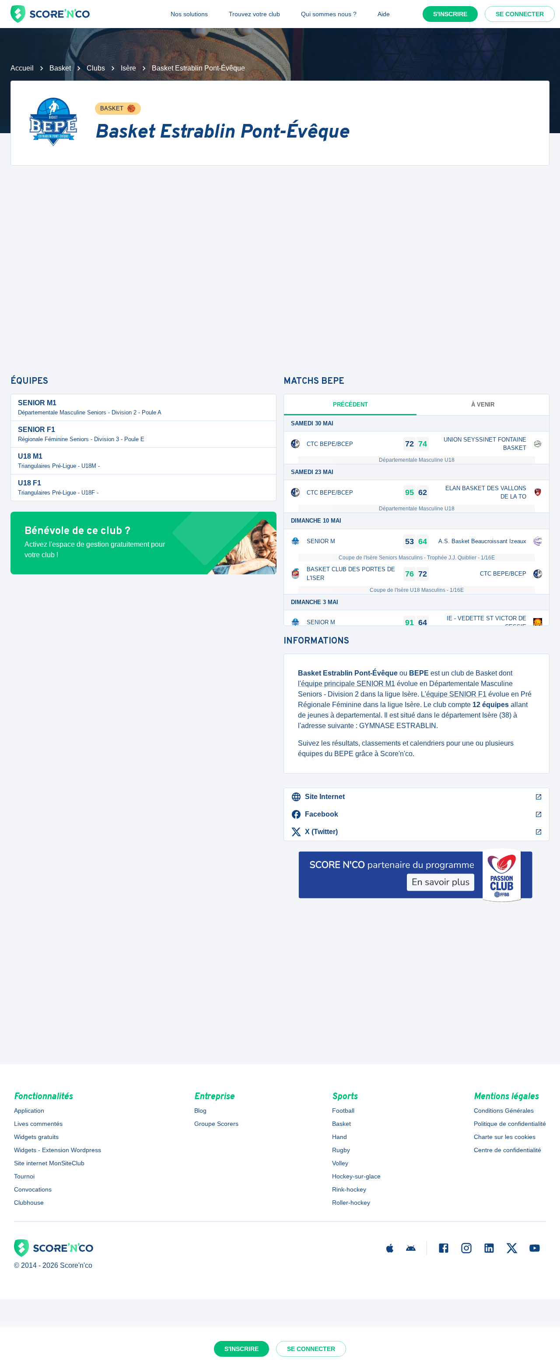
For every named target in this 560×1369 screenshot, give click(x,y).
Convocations (33, 1189)
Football (343, 1110)
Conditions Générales (504, 1110)
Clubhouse (29, 1202)
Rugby (341, 1149)
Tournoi (24, 1176)
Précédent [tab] (350, 404)
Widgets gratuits (36, 1136)
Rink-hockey (349, 1189)
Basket (60, 68)
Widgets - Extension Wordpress (57, 1149)
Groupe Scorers (216, 1123)
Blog (200, 1110)
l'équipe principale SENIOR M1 (346, 683)
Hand (339, 1136)
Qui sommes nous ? (329, 14)
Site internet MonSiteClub (49, 1163)
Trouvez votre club (254, 14)
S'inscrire (450, 14)
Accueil (22, 68)
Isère (128, 68)
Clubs (96, 68)
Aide (384, 14)
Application (29, 1110)
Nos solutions (189, 14)
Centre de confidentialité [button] (507, 1149)
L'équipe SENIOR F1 (453, 694)
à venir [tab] (482, 404)
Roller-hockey (351, 1202)
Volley (340, 1163)
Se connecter (520, 14)
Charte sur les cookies (505, 1136)
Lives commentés (38, 1123)
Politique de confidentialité (510, 1123)
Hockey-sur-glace (356, 1176)
